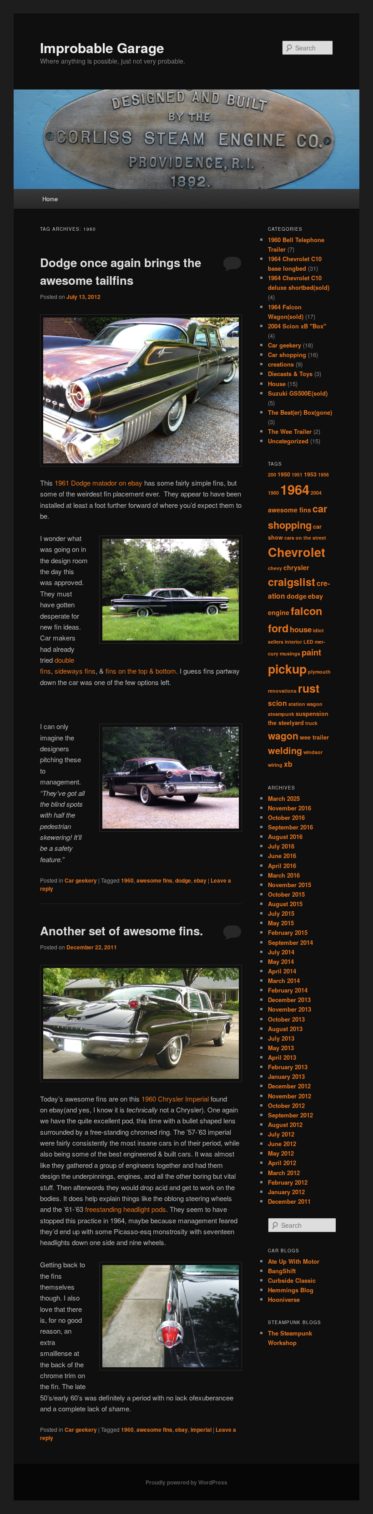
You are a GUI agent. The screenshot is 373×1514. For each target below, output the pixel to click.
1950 (283, 474)
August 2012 (285, 1124)
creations (281, 364)
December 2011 (289, 1201)
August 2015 (285, 903)
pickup (287, 668)
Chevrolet (296, 552)
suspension (312, 714)
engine (278, 612)
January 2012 (286, 1191)
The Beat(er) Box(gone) (300, 412)
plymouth (319, 671)
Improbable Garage (102, 47)
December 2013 (289, 999)
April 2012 (282, 1162)
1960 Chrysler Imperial (175, 1098)
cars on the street (305, 537)
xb (288, 764)
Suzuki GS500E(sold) (298, 393)
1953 (310, 474)
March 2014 (284, 980)
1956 (323, 474)
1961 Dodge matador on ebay (99, 482)
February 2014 (287, 990)
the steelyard (286, 723)
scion (277, 703)
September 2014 (290, 942)
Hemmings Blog (290, 1290)
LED (308, 641)
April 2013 (282, 1057)
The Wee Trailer (290, 431)
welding (285, 750)
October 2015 (286, 894)
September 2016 (290, 827)
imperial (201, 1429)
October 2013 (286, 1019)
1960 (127, 880)
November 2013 (289, 1009)
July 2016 (281, 846)
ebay (200, 880)
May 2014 (281, 961)
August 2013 (285, 1028)
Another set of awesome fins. (121, 930)
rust (308, 688)
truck (311, 723)
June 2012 (282, 1143)
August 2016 (285, 836)
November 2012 (289, 1096)
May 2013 (281, 1047)
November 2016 (289, 808)
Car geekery (81, 880)
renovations (282, 690)
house (301, 629)
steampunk (281, 713)
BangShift (282, 1270)
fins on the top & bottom (141, 670)
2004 (316, 492)
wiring (275, 764)
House (277, 383)
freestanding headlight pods (125, 1209)
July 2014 (281, 952)
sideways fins (75, 670)
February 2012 (287, 1182)
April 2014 (282, 971)
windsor (313, 752)
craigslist (291, 581)
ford (278, 627)
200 (272, 474)
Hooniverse (284, 1299)
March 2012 (284, 1172)
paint (311, 652)
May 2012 (281, 1153)
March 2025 (284, 798)
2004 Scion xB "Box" (297, 326)
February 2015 (287, 932)
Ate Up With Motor (293, 1261)
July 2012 (281, 1134)
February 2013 (287, 1066)
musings (290, 653)
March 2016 (284, 875)
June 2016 (282, 855)
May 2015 (281, 922)
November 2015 (289, 884)
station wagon (305, 703)
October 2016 (286, 817)
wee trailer (314, 737)
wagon (283, 735)
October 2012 (286, 1105)
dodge (183, 880)
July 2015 (281, 913)
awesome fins (154, 880)
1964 (294, 489)
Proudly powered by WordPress (186, 1482)
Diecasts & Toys (290, 373)
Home (50, 198)
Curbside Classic (292, 1280)
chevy (275, 568)
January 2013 (286, 1076)
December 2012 (289, 1086)
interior (293, 641)
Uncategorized (288, 441)
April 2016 (282, 865)
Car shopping (287, 354)
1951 (297, 474)
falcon (306, 610)
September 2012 (290, 1115)
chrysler (296, 567)
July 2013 (281, 1038)
